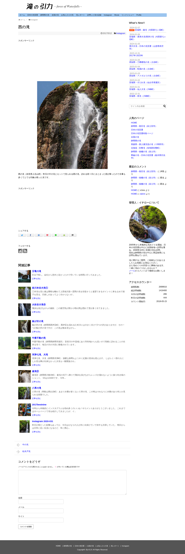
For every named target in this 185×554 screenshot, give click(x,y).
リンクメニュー (128, 15)
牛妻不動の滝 (39, 338)
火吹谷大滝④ (39, 304)
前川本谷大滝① (40, 288)
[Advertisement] (72, 59)
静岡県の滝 (44, 15)
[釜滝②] (24, 376)
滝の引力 (89, 550)
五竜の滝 (36, 271)
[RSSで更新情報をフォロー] (25, 251)
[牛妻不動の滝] (24, 343)
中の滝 (25, 445)
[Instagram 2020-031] (24, 426)
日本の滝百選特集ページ (142, 133)
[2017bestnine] (24, 409)
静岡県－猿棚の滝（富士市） (144, 152)
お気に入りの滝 (67, 15)
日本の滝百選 (32, 15)
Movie (116, 15)
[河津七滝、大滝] (24, 359)
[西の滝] (39, 235)
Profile (138, 15)
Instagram (108, 15)
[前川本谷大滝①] (24, 293)
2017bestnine (39, 404)
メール (21, 507)
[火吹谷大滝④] (24, 309)
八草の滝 (36, 388)
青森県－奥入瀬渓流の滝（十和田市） (148, 144)
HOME (134, 123)
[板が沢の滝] (24, 326)
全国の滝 (55, 15)
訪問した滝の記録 (94, 15)
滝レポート (80, 15)
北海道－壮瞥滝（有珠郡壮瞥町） (146, 148)
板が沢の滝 (37, 321)
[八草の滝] (24, 393)
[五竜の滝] (24, 276)
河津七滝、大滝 (40, 354)
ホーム (22, 15)
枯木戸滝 (26, 451)
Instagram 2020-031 (42, 421)
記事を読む (36, 279)
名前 (20, 498)
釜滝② (35, 371)
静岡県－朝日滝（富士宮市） (144, 126)
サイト (21, 516)
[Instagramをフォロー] (20, 251)
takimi (142, 194)
